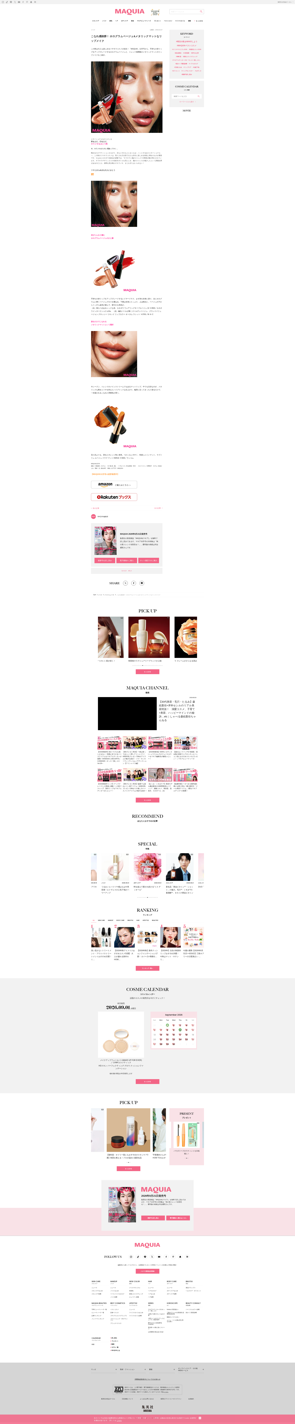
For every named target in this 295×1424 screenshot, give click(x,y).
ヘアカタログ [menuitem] (152, 1290)
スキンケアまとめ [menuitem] (97, 1290)
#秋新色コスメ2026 (195, 49)
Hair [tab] (137, 920)
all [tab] (94, 920)
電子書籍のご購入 (127, 560)
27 (154, 1044)
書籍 (150, 1369)
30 (174, 1044)
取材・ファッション (127, 1369)
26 (193, 1039)
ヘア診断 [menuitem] (151, 1297)
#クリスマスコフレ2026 (179, 49)
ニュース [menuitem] (94, 1287)
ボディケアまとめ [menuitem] (172, 1290)
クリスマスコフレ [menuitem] (134, 1287)
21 (161, 1039)
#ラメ (130, 571)
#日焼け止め (178, 67)
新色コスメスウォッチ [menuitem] (136, 1294)
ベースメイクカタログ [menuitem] (117, 1294)
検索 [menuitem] (93, 1344)
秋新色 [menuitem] (131, 1290)
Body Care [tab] (120, 920)
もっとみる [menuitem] (199, 21)
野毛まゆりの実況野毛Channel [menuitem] (155, 1323)
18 (186, 1034)
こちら (166, 1392)
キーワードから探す (186, 102)
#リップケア (187, 67)
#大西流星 (186, 53)
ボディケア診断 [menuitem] (172, 1294)
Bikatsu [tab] (130, 920)
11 (186, 1030)
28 (161, 1044)
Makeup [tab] (110, 920)
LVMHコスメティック (122, 1062)
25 (186, 1039)
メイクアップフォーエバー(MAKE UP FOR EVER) (121, 1060)
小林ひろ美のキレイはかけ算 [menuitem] (156, 1314)
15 (167, 1034)
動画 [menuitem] (112, 1344)
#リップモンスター (187, 71)
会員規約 (191, 1399)
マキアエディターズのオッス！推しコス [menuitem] (156, 1310)
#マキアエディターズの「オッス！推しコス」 (187, 60)
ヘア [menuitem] (116, 21)
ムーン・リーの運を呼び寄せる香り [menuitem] (175, 1320)
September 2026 (173, 1014)
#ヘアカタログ (193, 64)
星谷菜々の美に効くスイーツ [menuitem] (156, 1328)
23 (174, 1039)
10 (180, 1030)
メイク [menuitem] (104, 21)
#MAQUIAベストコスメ (186, 46)
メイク (93, 30)
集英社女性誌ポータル (285, 2)
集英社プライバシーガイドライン (171, 1399)
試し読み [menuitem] (114, 1338)
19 (193, 1034)
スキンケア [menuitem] (95, 21)
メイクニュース (109, 595)
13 (155, 1034)
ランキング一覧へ (147, 968)
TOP (94, 595)
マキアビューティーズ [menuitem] (144, 21)
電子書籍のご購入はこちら (178, 1218)
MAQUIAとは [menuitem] (115, 1350)
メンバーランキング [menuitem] (98, 1318)
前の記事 (96, 508)
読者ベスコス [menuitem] (114, 1312)
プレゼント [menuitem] (157, 21)
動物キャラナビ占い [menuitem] (173, 1317)
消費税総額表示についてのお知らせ (147, 1379)
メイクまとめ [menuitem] (114, 1290)
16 (174, 1034)
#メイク (124, 571)
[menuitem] (100, 1283)
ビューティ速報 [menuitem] (134, 1297)
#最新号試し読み (186, 74)
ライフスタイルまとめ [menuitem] (136, 1312)
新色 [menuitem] (110, 21)
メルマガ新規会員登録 (147, 1271)
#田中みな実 (195, 53)
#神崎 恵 (178, 56)
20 (154, 1039)
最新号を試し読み (105, 560)
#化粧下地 (196, 67)
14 (161, 1034)
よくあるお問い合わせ (147, 1399)
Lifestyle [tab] (146, 920)
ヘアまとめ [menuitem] (151, 1294)
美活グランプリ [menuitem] (190, 1287)
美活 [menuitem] (132, 21)
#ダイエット (176, 71)
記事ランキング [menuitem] (96, 1315)
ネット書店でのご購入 (148, 560)
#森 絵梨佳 (178, 53)
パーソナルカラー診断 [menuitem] (193, 1309)
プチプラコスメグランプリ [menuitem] (118, 1315)
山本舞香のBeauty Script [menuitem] (155, 1332)
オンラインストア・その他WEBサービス (188, 1369)
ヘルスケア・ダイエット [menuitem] (193, 1290)
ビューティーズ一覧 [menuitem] (98, 1312)
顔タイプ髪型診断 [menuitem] (191, 1312)
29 (167, 1044)
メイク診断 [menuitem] (113, 1297)
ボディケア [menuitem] (124, 21)
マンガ (93, 1369)
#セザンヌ (198, 71)
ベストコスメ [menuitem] (168, 21)
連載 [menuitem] (189, 21)
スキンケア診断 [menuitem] (96, 1294)
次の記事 (157, 508)
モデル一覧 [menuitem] (114, 1347)
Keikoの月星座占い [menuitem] (173, 1309)
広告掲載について (127, 1399)
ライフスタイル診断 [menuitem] (135, 1315)
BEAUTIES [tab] (155, 920)
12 (193, 1030)
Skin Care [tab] (101, 920)
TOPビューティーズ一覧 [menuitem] (99, 1309)
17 (180, 1034)
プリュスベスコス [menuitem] (115, 1323)
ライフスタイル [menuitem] (180, 21)
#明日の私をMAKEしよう (186, 42)
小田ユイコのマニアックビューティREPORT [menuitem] (156, 1319)
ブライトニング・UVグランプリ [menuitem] (119, 1319)
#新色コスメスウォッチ (190, 56)
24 (180, 1039)
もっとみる (147, 672)
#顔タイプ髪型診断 (181, 64)
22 (167, 1039)
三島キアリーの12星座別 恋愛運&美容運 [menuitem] (175, 1313)
